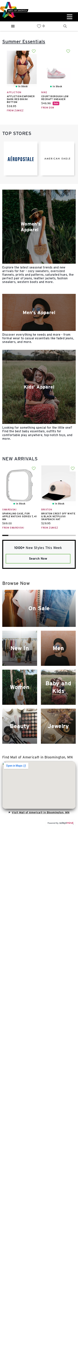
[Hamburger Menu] (13, 26)
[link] (39, 26)
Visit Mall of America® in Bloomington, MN (40, 812)
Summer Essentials (23, 41)
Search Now (38, 558)
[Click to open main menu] (69, 16)
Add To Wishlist (34, 51)
